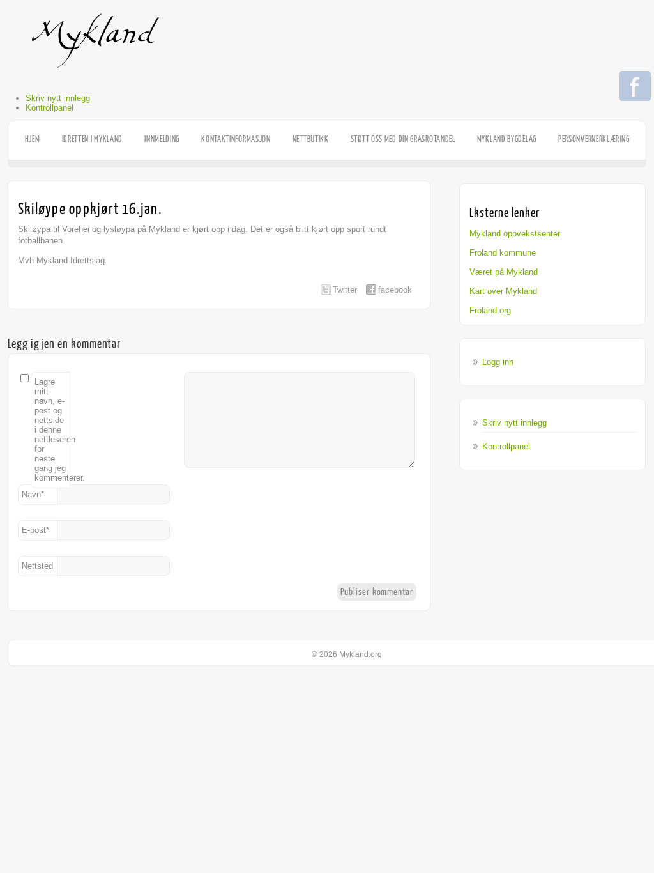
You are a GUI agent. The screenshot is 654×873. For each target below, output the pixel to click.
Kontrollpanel (49, 107)
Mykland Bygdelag (506, 139)
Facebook (635, 87)
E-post (35, 530)
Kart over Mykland (503, 291)
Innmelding (161, 139)
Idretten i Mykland (92, 139)
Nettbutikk (311, 139)
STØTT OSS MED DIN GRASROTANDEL (403, 139)
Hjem (32, 139)
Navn (33, 494)
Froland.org (490, 310)
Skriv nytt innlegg (58, 98)
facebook (395, 290)
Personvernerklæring (593, 139)
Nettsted (37, 566)
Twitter (345, 290)
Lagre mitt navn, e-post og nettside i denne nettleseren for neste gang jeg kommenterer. (52, 430)
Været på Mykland (503, 272)
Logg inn (497, 362)
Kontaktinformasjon (236, 139)
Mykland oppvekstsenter (514, 233)
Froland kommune (502, 253)
